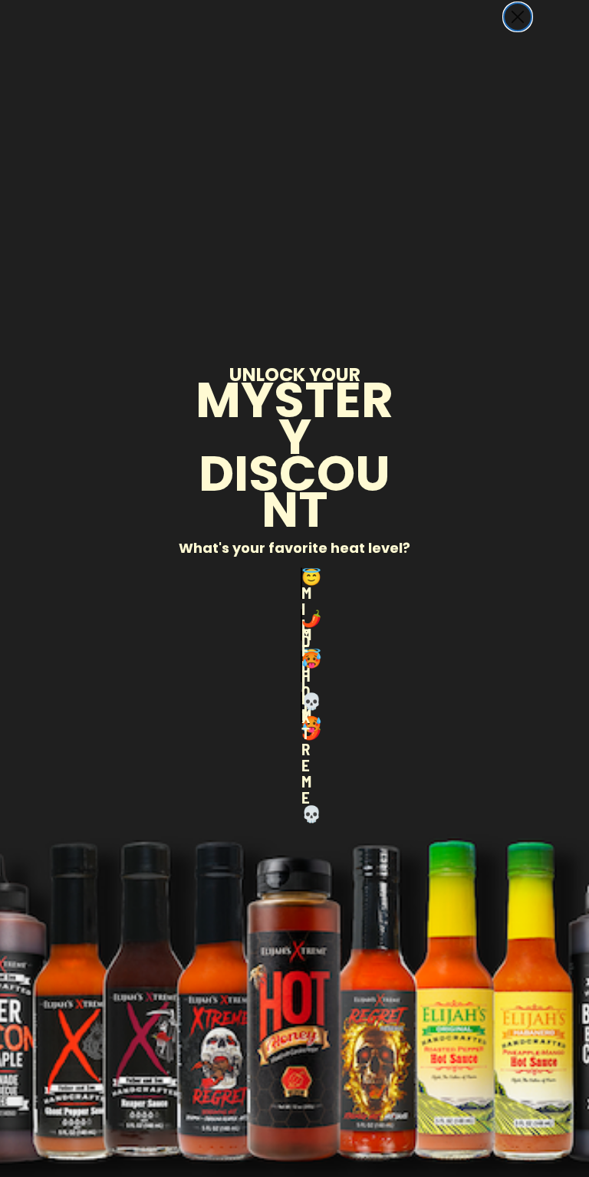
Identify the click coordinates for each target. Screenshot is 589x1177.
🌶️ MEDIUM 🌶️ (301, 625)
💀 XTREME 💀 (301, 708)
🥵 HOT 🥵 (301, 666)
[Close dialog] (517, 17)
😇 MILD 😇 (301, 583)
